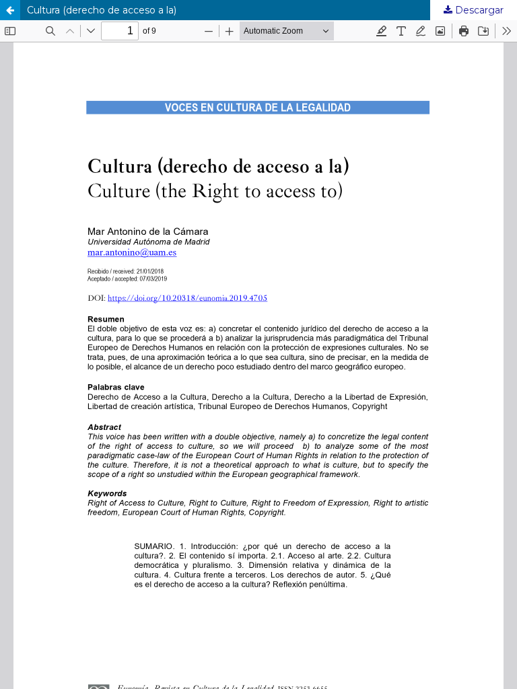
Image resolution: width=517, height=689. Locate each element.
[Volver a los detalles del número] (10, 10)
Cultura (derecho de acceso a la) (101, 10)
